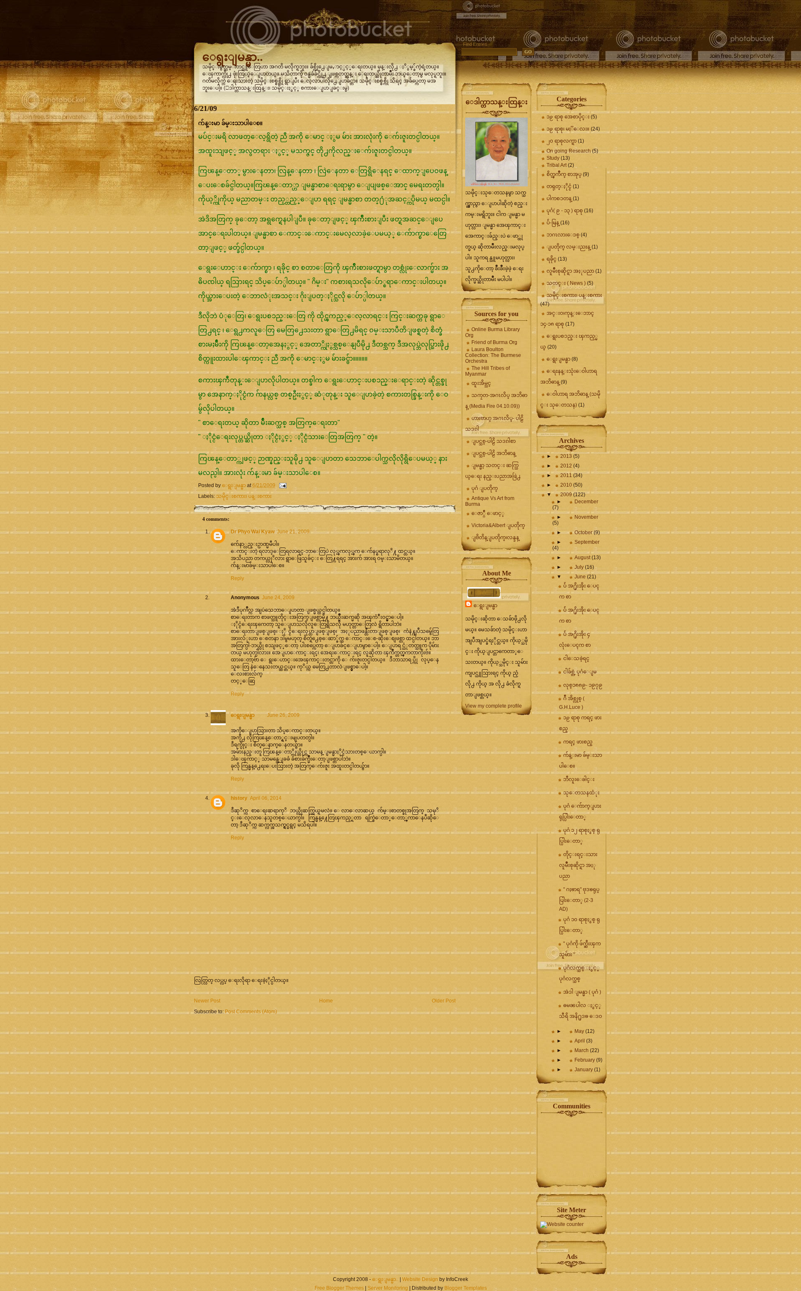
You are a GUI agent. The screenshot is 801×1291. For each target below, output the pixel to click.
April (580, 1041)
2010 (566, 485)
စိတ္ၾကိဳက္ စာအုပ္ (564, 174)
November (586, 517)
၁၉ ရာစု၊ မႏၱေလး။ (568, 129)
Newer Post (207, 1001)
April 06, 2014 (266, 798)
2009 (566, 494)
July (579, 567)
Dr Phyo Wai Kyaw (253, 532)
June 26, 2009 (283, 715)
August (583, 557)
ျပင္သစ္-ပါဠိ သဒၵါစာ (493, 441)
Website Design (420, 1279)
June (580, 577)
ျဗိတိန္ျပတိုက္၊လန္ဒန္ (495, 537)
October (584, 532)
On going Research (569, 151)
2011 (566, 475)
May (579, 1031)
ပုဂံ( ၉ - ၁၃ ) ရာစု (565, 210)
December (586, 502)
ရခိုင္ (552, 259)
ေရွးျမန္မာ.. (232, 56)
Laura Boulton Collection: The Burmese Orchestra (493, 355)
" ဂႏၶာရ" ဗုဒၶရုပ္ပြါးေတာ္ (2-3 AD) (579, 899)
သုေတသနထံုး (581, 793)
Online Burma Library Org (492, 332)
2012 (566, 466)
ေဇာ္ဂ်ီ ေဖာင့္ (487, 513)
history (239, 798)
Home (326, 1001)
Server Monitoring (388, 1288)
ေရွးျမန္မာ (242, 715)
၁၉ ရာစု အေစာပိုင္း (568, 117)
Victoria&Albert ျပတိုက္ (498, 525)
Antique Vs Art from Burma (489, 501)
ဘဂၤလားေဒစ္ (563, 235)
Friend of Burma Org (494, 342)
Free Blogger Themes (339, 1288)
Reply (237, 578)
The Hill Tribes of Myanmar (487, 371)
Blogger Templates (465, 1288)
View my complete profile (493, 706)
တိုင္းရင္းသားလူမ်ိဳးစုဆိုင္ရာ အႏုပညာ (578, 865)
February (585, 1060)
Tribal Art (557, 165)
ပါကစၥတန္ (559, 198)
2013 (566, 456)
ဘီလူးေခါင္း (578, 779)
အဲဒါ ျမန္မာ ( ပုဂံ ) (582, 992)
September (586, 542)
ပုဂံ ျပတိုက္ (484, 488)
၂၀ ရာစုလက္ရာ (562, 141)
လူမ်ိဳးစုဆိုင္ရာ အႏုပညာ (570, 271)
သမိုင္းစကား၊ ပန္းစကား (244, 496)
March (582, 1050)
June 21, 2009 (293, 532)
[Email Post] (282, 485)
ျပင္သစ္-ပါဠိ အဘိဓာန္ (493, 453)
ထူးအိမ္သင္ (481, 383)
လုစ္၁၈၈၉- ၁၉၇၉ (582, 685)
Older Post (444, 1001)
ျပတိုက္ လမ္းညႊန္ (568, 247)
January (584, 1069)
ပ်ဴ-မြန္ (553, 223)
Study (553, 158)
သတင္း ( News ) (566, 283)
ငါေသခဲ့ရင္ (576, 658)
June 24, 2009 (278, 597)
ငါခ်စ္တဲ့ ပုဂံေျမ (580, 672)
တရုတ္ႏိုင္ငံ (559, 186)
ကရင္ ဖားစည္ (577, 742)
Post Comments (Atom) (251, 1012)
